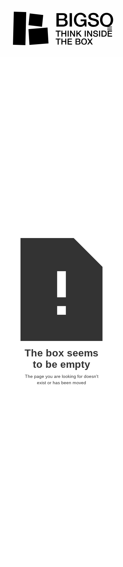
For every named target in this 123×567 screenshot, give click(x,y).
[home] (61, 28)
